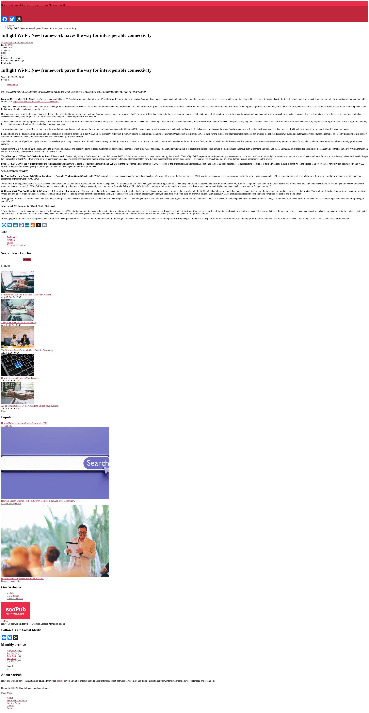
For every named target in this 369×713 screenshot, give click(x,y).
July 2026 (11, 653)
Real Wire (9, 45)
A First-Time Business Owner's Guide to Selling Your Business (30, 406)
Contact (10, 705)
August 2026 (13, 651)
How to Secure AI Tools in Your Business (20, 378)
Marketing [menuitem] (35, 12)
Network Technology (16, 245)
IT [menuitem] (74, 12)
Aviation (11, 240)
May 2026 (11, 658)
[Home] (15, 618)
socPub (4, 2)
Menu (3, 693)
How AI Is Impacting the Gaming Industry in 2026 (24, 423)
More (3, 411)
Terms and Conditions (17, 700)
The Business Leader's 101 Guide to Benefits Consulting (27, 350)
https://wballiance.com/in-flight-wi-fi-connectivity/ (36, 101)
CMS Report (13, 596)
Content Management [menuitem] (56, 12)
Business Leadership (10, 581)
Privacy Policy (13, 703)
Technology (12, 84)
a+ (4, 55)
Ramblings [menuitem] (100, 12)
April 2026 (12, 661)
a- (2, 55)
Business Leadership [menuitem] (14, 12)
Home (10, 25)
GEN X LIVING (15, 598)
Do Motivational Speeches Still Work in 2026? (22, 578)
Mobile (10, 242)
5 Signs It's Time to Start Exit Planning (18, 322)
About (10, 698)
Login (9, 708)
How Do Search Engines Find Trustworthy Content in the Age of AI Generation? (38, 501)
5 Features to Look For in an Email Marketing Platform (26, 294)
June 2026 (11, 656)
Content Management (11, 503)
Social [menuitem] (85, 12)
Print (3, 53)
